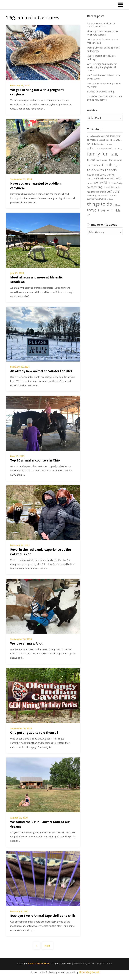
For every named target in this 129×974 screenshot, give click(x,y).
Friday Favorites (94, 165)
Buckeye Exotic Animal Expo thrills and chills (43, 916)
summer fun (93, 198)
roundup (101, 191)
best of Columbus (106, 140)
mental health (113, 178)
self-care (113, 191)
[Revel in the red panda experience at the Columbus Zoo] (43, 512)
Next (47, 945)
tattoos (110, 199)
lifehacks (100, 178)
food (119, 159)
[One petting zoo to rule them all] (43, 695)
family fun (98, 154)
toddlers (116, 205)
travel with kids (109, 210)
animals (91, 139)
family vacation (102, 160)
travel (92, 210)
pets (105, 187)
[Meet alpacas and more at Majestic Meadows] (43, 240)
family (119, 148)
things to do (99, 204)
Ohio (107, 182)
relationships (114, 187)
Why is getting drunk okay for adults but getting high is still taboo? (102, 67)
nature (98, 183)
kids (97, 174)
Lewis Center (107, 174)
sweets (102, 198)
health (91, 174)
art (96, 140)
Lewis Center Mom (39, 963)
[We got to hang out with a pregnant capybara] (43, 52)
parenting (96, 187)
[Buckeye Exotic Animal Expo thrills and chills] (43, 878)
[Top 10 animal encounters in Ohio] (43, 423)
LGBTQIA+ (91, 178)
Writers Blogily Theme (100, 963)
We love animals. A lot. (26, 643)
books (100, 144)
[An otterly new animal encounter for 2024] (43, 333)
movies (90, 183)
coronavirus (108, 148)
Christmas (108, 144)
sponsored (102, 195)
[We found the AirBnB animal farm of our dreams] (43, 784)
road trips (92, 191)
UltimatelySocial (89, 972)
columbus (94, 148)
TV (88, 214)
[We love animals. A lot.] (43, 606)
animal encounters (111, 136)
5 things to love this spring (100, 91)
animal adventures (95, 136)
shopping (91, 195)
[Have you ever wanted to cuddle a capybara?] (43, 146)
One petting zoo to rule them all (34, 733)
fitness (112, 159)
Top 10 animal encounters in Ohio (35, 460)
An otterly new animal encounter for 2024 (41, 371)
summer (112, 195)
